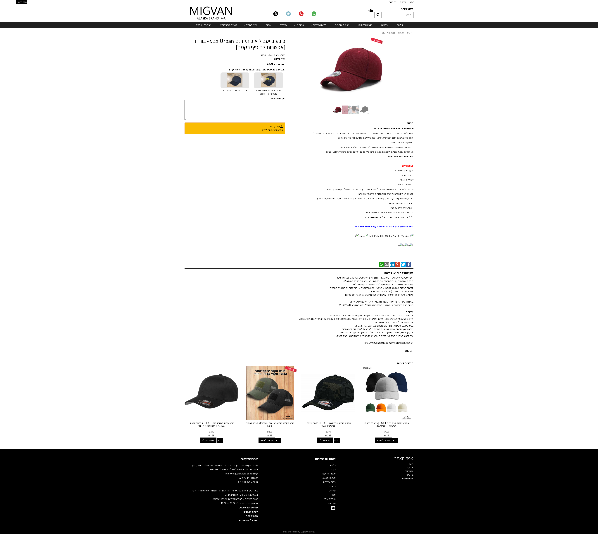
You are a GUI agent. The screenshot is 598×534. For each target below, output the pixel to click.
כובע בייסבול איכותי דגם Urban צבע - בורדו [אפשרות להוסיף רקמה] (240, 44)
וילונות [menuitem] (399, 25)
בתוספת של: (271, 93)
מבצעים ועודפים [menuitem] (203, 25)
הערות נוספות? (278, 98)
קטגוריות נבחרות (325, 459)
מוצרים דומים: (404, 363)
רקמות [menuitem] (384, 25)
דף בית (410, 32)
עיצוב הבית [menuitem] (251, 25)
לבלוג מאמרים (251, 511)
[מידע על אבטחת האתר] (279, 13)
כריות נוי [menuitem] (299, 25)
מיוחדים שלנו (330, 499)
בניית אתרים (287, 532)
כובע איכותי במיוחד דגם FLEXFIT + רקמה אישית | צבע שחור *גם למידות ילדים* (211, 424)
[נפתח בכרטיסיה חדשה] (390, 236)
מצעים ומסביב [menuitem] (342, 25)
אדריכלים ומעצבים (248, 520)
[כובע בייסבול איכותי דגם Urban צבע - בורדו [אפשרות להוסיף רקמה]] (337, 110)
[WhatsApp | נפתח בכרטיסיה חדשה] (381, 264)
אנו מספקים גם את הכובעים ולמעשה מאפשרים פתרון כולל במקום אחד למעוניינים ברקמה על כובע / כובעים (369, 151)
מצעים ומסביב (329, 477)
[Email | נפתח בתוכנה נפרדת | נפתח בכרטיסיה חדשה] (386, 264)
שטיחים (332, 490)
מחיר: (279, 59)
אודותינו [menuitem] (403, 2)
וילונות (333, 465)
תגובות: (408, 351)
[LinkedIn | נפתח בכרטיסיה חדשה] (392, 264)
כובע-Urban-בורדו (270, 55)
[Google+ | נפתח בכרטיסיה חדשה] (397, 264)
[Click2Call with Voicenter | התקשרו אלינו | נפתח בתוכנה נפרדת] (305, 13)
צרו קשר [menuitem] (392, 2)
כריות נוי (332, 486)
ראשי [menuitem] (412, 2)
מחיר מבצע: (279, 64)
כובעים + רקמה (388, 32)
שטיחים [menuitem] (283, 25)
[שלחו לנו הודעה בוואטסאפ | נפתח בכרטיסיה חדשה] (317, 13)
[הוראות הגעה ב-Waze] (292, 13)
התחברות (22, 2)
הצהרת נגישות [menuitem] (407, 478)
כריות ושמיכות (329, 482)
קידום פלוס (295, 532)
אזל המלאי (275, 126)
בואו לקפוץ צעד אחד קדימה (402, 142)
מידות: (409, 189)
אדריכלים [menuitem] (409, 471)
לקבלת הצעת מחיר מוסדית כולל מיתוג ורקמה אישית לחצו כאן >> (384, 226)
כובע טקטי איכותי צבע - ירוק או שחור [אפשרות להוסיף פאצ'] (270, 424)
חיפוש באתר (407, 9)
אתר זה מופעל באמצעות (299, 532)
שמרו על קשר (249, 459)
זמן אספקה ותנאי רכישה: (398, 273)
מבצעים (332, 503)
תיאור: (409, 123)
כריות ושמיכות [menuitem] (319, 25)
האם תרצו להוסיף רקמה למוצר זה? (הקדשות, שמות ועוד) (257, 69)
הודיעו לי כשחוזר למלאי (272, 130)
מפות (333, 494)
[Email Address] (333, 508)
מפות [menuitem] (268, 25)
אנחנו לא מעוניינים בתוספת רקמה (235, 90)
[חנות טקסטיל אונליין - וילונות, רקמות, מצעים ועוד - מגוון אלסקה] (211, 13)
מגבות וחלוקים (329, 473)
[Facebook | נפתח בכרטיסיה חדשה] (408, 264)
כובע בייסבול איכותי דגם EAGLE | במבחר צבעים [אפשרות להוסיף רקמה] (387, 424)
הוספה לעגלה (383, 440)
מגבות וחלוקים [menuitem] (365, 25)
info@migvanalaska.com (238, 473)
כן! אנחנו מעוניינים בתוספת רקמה (268, 92)
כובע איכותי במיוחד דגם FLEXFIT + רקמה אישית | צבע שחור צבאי (328, 424)
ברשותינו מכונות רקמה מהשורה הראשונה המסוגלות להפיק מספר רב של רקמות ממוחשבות (376, 147)
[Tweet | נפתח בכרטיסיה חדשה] (403, 264)
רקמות (401, 32)
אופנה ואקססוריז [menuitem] (228, 25)
